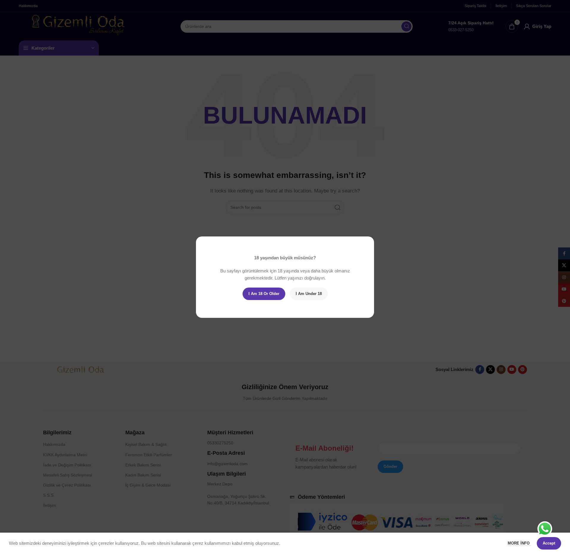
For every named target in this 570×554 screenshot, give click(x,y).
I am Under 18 (309, 293)
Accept (549, 543)
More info (519, 543)
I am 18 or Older (263, 293)
